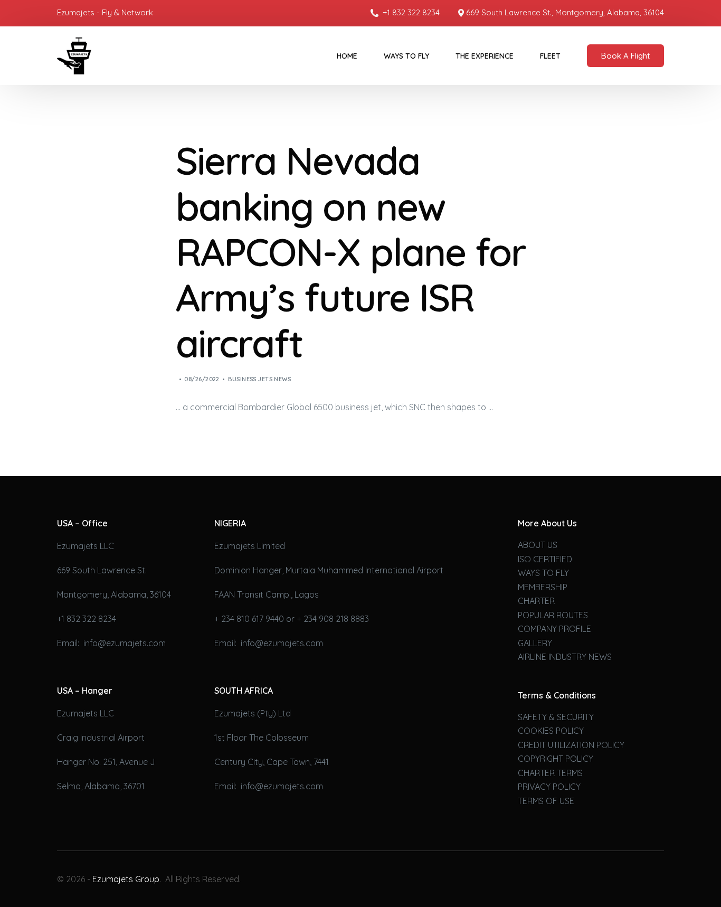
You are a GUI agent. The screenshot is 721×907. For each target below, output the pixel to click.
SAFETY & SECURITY (556, 717)
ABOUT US (537, 545)
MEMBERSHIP (542, 587)
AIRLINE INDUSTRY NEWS (565, 656)
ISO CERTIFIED (545, 559)
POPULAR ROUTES (553, 615)
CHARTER (536, 601)
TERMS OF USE (546, 801)
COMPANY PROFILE (554, 628)
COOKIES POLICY (551, 730)
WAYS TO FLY (543, 573)
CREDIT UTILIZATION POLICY (571, 745)
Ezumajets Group (125, 879)
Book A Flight (625, 56)
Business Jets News (259, 379)
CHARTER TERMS (550, 773)
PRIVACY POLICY (549, 786)
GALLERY (535, 643)
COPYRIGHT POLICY (555, 758)
